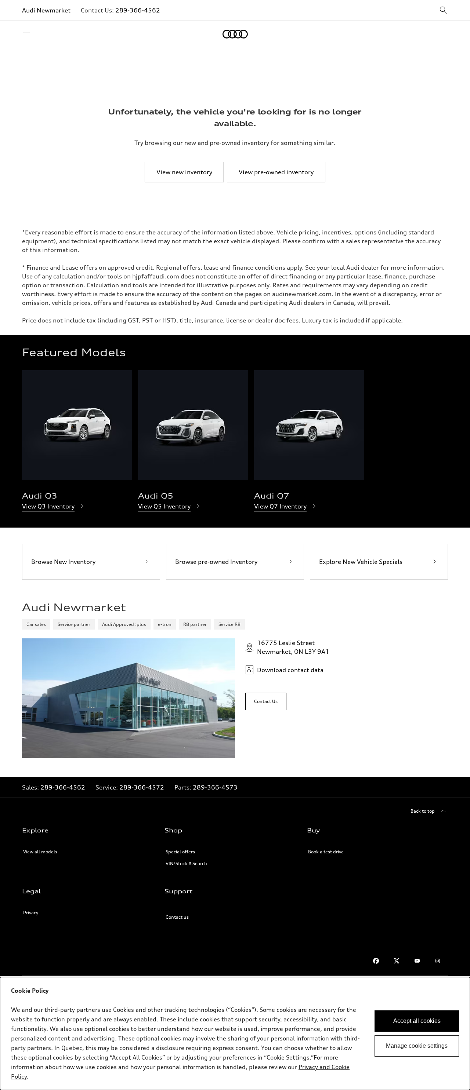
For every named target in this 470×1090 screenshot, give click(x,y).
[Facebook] (376, 961)
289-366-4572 (141, 787)
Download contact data (290, 670)
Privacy (30, 912)
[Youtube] (417, 961)
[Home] (235, 34)
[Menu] (28, 34)
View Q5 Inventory (164, 506)
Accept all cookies (417, 1021)
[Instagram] (437, 961)
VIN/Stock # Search (186, 863)
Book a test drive (326, 851)
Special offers (180, 851)
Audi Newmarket (46, 10)
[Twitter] (396, 961)
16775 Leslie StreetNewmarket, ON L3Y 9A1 (293, 647)
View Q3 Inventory (48, 506)
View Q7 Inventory (280, 506)
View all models (40, 851)
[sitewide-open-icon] (443, 11)
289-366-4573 (215, 787)
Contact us (177, 917)
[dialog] (235, 1033)
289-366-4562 (137, 10)
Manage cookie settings (417, 1046)
